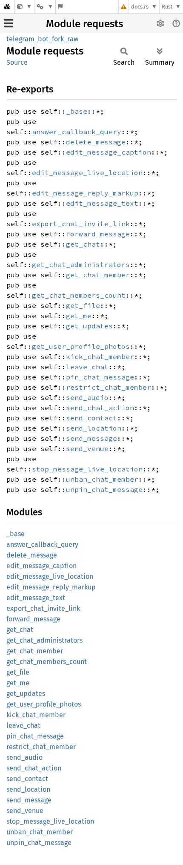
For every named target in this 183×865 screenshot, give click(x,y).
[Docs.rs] (7, 6)
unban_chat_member (102, 479)
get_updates (89, 326)
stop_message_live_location (87, 469)
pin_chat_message (100, 377)
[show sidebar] (8, 23)
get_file (83, 305)
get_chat (83, 244)
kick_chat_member (100, 356)
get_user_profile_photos (81, 346)
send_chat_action (100, 407)
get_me (79, 315)
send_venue (87, 448)
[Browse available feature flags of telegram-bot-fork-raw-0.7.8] (60, 6)
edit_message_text (102, 203)
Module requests (84, 24)
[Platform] (44, 6)
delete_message (96, 142)
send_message (91, 438)
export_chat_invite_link (81, 223)
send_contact (91, 418)
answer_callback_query (76, 131)
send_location (93, 428)
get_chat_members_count (79, 295)
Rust (167, 6)
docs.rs (140, 6)
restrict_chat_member (108, 387)
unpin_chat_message (104, 489)
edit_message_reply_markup (85, 193)
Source (17, 62)
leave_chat (87, 366)
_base (76, 111)
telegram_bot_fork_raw (42, 39)
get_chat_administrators (81, 264)
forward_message (98, 234)
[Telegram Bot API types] (24, 6)
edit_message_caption (108, 152)
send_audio (87, 397)
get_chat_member (98, 274)
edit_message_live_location (87, 172)
